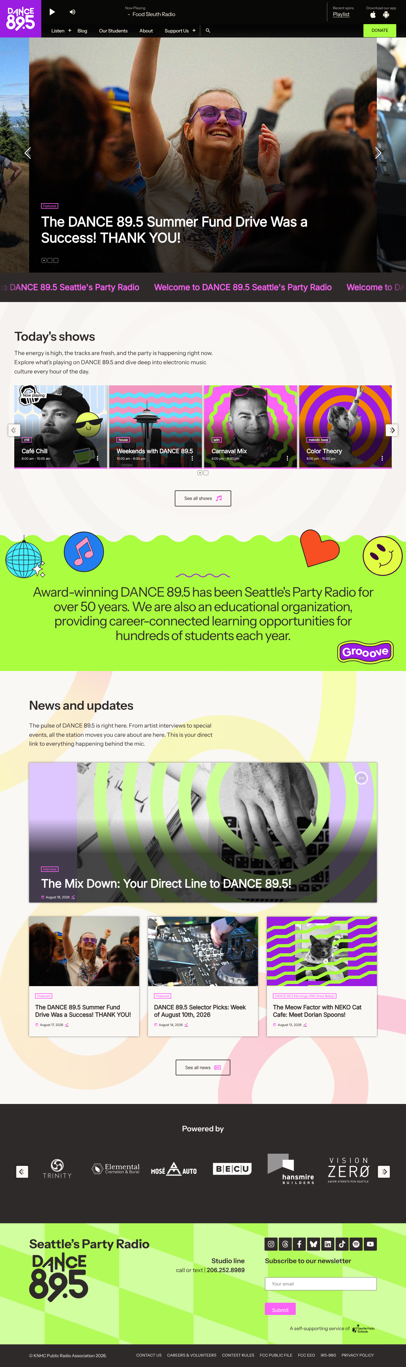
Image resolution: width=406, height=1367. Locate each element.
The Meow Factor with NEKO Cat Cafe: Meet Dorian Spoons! (317, 1011)
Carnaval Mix (229, 451)
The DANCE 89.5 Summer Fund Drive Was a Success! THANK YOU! (83, 1011)
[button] (44, 260)
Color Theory (324, 451)
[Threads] (285, 1244)
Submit (280, 1310)
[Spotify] (356, 1244)
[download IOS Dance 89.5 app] (373, 14)
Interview (49, 869)
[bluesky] (313, 1244)
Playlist (341, 14)
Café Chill (35, 451)
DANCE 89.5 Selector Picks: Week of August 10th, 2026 (191, 229)
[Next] (376, 153)
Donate (380, 30)
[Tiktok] (342, 1244)
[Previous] (29, 153)
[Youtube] (370, 1244)
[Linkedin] (327, 1244)
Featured (49, 206)
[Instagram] (271, 1244)
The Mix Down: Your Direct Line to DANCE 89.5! (166, 884)
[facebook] (299, 1244)
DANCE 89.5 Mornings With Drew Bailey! (304, 996)
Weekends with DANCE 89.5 (155, 451)
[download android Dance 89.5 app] (386, 14)
